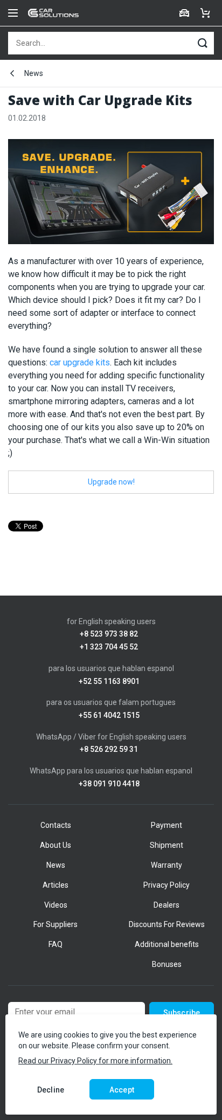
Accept (121, 1090)
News (33, 73)
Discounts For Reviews (167, 924)
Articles (55, 885)
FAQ (55, 944)
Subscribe (181, 1012)
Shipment (166, 845)
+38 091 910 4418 (109, 784)
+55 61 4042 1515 (109, 715)
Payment (166, 825)
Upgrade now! (111, 482)
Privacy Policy (166, 885)
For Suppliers (55, 924)
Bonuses (167, 964)
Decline (50, 1090)
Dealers (166, 905)
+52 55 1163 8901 (109, 681)
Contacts (55, 825)
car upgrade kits (80, 362)
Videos (55, 905)
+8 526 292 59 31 (109, 749)
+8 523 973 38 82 (109, 634)
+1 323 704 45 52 (109, 647)
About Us (55, 845)
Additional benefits (167, 944)
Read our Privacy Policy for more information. (95, 1060)
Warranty (166, 865)
